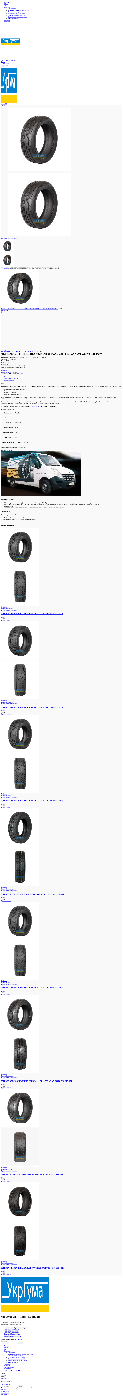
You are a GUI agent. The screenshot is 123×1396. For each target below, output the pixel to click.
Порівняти (7, 1368)
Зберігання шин (13, 18)
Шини (8, 268)
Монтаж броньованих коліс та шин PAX (20, 10)
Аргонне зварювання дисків (16, 15)
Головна (3, 268)
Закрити (3, 1375)
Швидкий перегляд (7, 608)
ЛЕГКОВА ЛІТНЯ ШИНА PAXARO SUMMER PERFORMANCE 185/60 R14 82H (33, 894)
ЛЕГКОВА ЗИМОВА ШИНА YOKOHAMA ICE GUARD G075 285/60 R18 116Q (32, 707)
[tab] (63, 377)
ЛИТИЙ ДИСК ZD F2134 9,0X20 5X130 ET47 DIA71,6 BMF (20, 351)
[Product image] (20, 605)
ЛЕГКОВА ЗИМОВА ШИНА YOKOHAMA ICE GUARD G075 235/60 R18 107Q (32, 987)
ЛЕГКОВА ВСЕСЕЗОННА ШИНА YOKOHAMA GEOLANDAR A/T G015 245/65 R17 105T (36, 1081)
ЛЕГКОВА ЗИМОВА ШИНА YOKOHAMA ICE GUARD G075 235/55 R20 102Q (32, 801)
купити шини (35, 406)
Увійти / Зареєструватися (12, 1370)
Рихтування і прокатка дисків (17, 13)
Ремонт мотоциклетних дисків (17, 17)
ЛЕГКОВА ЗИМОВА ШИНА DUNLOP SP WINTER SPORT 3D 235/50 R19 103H (32, 1268)
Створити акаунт (6, 1384)
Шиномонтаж (12, 8)
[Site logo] (10, 58)
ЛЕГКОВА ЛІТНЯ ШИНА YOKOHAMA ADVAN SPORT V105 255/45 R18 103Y (32, 1174)
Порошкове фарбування (15, 12)
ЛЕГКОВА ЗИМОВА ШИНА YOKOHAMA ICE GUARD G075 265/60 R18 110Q (32, 614)
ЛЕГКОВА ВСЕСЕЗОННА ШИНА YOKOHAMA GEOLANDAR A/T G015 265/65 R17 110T (29, 309)
